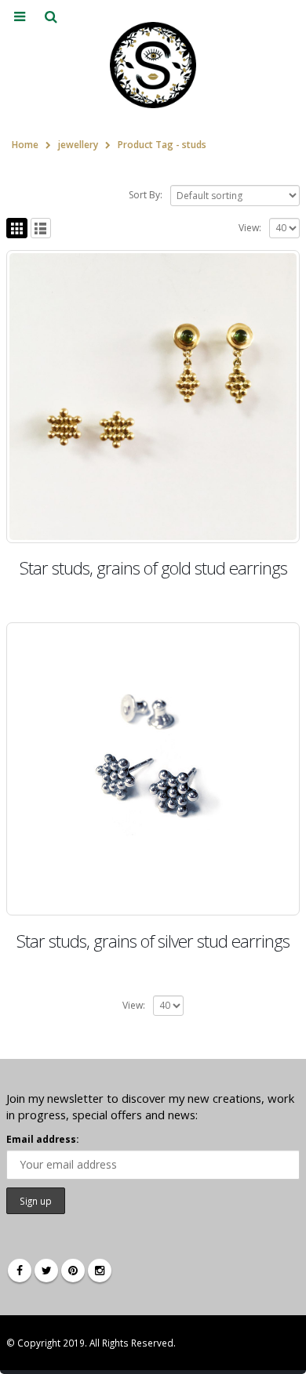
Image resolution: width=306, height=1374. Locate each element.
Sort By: (145, 194)
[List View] (41, 228)
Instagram (99, 1270)
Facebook (19, 1270)
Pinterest (73, 1270)
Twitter (46, 1270)
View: (250, 227)
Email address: (42, 1139)
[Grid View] (16, 228)
